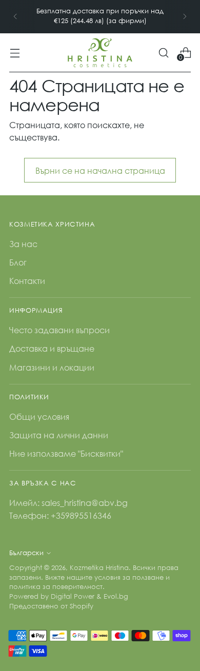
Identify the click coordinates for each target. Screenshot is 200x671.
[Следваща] (184, 16)
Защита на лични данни (58, 435)
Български (26, 552)
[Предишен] (15, 16)
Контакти (27, 280)
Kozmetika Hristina (99, 567)
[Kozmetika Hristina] (100, 52)
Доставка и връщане (51, 348)
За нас (23, 243)
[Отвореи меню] (14, 52)
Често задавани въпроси (59, 329)
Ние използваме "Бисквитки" (66, 453)
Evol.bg (116, 596)
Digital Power (72, 596)
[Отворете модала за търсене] (163, 52)
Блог (18, 262)
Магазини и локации (51, 367)
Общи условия (39, 416)
